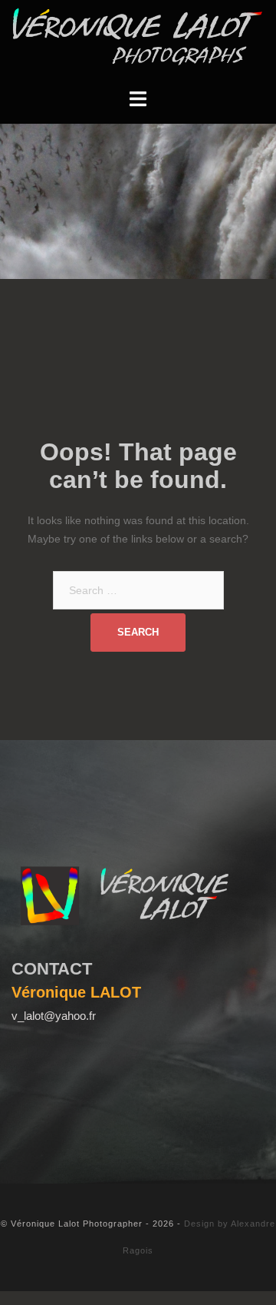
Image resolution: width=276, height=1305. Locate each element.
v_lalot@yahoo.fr (54, 1015)
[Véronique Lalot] (138, 36)
